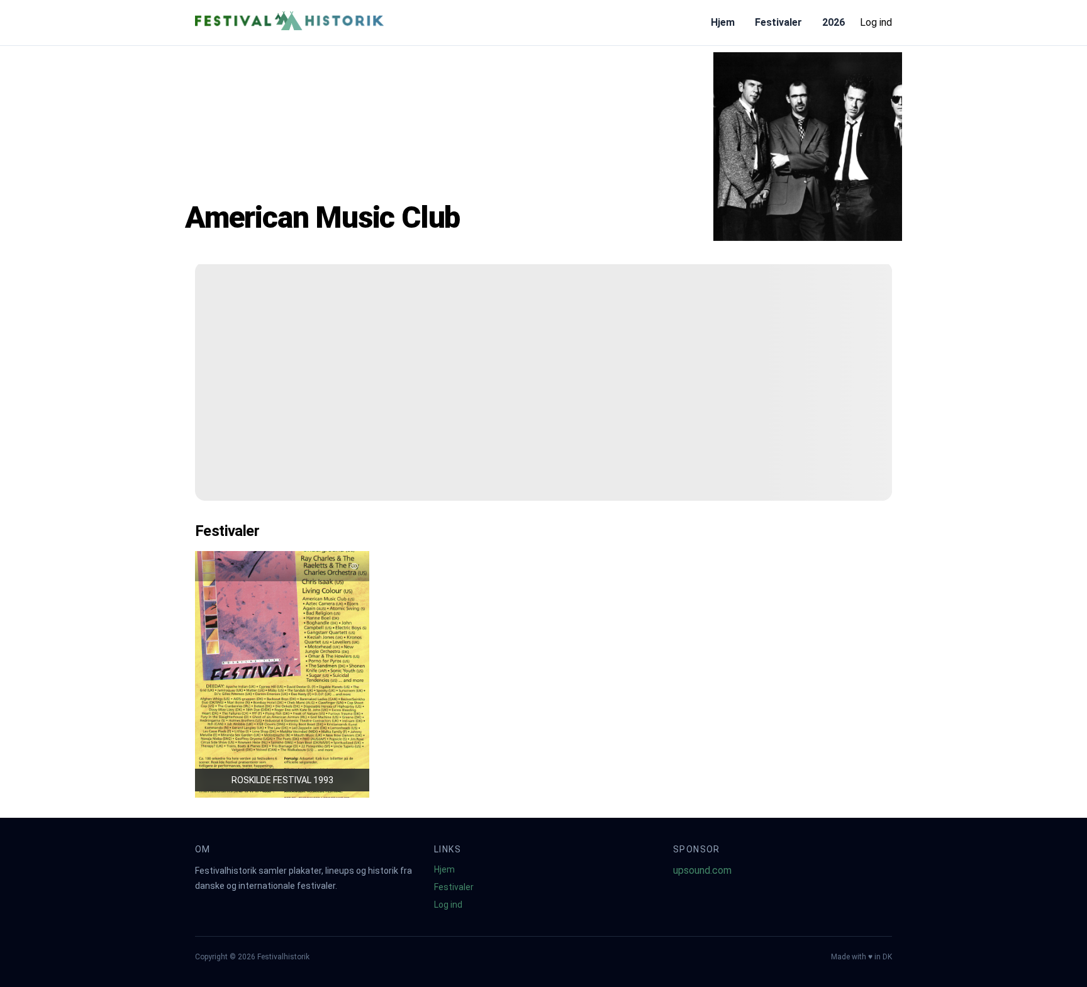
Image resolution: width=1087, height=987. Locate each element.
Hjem (723, 22)
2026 (833, 22)
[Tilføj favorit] (354, 566)
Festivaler (778, 22)
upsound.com (702, 870)
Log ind (876, 22)
